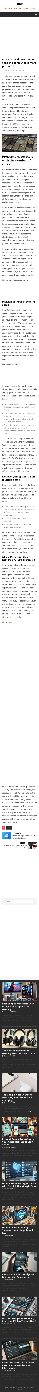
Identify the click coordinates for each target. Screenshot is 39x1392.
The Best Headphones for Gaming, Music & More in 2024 (18, 1052)
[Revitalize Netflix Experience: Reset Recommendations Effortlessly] (19, 1359)
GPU (9, 568)
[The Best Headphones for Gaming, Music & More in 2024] (19, 1047)
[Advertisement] (19, 36)
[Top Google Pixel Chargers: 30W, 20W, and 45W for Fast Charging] (19, 1091)
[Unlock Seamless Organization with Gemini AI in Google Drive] (19, 1180)
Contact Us (31, 1387)
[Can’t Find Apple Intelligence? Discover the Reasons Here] (19, 1271)
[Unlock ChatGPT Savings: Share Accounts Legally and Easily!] (19, 1224)
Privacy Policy (23, 1387)
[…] (31, 1111)
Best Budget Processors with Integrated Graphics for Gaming (18, 1006)
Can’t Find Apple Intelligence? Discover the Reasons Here (19, 1276)
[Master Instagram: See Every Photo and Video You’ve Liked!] (19, 1315)
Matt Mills (21, 71)
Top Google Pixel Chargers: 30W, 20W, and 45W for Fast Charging (17, 1097)
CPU (4, 189)
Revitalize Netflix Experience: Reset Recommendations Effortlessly (18, 1365)
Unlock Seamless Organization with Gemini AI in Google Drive (19, 1185)
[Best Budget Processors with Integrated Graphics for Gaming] (19, 1000)
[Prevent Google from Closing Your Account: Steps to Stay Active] (19, 1135)
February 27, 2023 (9, 71)
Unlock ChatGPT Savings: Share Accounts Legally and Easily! (17, 1230)
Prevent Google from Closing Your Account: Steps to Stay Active (18, 1142)
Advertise (19, 1389)
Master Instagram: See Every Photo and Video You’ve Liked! (19, 1320)
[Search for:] (19, 901)
